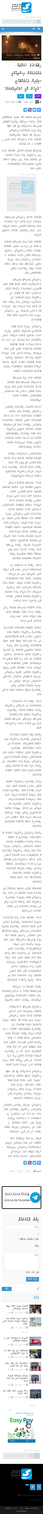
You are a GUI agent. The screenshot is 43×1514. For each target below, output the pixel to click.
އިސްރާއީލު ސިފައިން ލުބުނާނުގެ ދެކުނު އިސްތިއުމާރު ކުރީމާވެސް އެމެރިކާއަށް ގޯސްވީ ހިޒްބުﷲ (15, 1321)
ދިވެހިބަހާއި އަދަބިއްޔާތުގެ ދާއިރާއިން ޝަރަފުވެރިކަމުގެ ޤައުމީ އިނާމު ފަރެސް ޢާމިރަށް (17, 1378)
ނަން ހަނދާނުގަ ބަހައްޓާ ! (28, 1239)
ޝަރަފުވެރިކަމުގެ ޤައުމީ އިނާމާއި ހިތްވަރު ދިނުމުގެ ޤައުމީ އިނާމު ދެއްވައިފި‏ (16, 1364)
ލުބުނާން (11, 1171)
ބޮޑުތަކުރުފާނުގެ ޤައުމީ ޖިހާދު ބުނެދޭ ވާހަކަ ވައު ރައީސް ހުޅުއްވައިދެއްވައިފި (16, 1352)
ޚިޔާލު (37, 1246)
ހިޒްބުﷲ (28, 1171)
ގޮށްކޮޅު (9, 1313)
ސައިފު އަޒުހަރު (28, 102)
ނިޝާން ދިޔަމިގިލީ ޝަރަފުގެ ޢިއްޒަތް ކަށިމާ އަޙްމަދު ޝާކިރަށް (15, 1392)
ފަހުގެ (29, 96)
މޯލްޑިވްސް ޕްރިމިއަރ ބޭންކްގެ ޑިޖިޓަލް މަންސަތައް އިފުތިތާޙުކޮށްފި (17, 1307)
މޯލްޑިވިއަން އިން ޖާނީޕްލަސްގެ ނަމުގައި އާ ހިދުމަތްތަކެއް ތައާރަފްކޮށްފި (16, 1339)
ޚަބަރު (38, 96)
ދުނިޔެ (21, 96)
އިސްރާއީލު (20, 1171)
